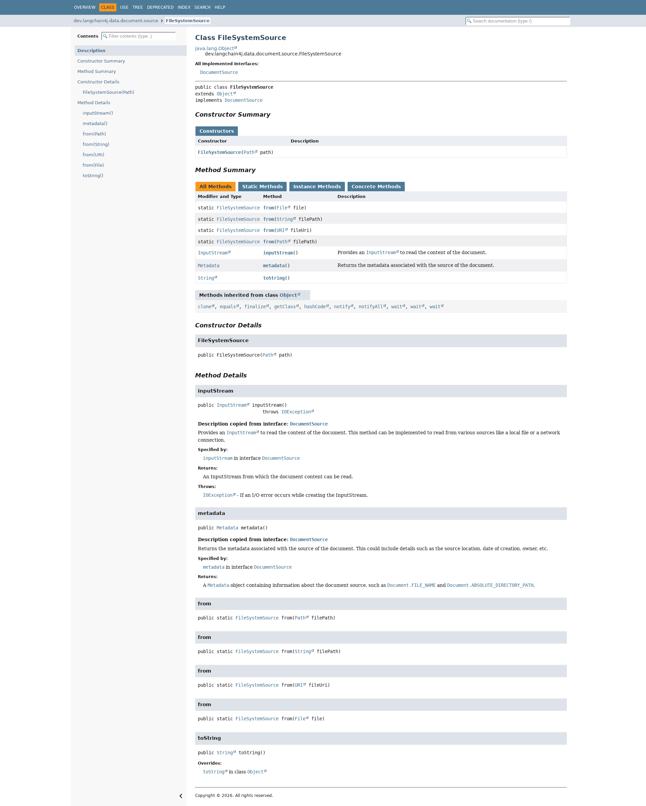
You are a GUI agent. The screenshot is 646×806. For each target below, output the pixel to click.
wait (396, 306)
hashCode (315, 306)
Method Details (93, 102)
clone (204, 306)
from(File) (93, 165)
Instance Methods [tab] (317, 186)
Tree (138, 7)
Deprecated (160, 7)
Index (184, 7)
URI (281, 230)
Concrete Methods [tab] (376, 186)
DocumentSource (219, 72)
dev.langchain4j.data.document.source (116, 20)
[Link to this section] (275, 114)
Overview (85, 7)
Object (225, 93)
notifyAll (371, 306)
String (285, 219)
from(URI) (93, 154)
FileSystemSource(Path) (108, 92)
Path (249, 152)
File (282, 207)
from (268, 207)
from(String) (96, 144)
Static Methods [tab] (262, 186)
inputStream (278, 252)
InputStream (212, 252)
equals (228, 306)
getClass (285, 306)
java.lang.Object (214, 48)
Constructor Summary (101, 61)
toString (274, 278)
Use (124, 7)
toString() (93, 175)
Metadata (208, 265)
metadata (274, 265)
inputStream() (98, 113)
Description (91, 50)
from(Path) (94, 133)
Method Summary (96, 71)
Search (202, 7)
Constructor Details (98, 81)
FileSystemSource (188, 20)
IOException (296, 411)
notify (342, 306)
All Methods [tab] (215, 186)
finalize (255, 306)
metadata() (95, 123)
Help (220, 7)
